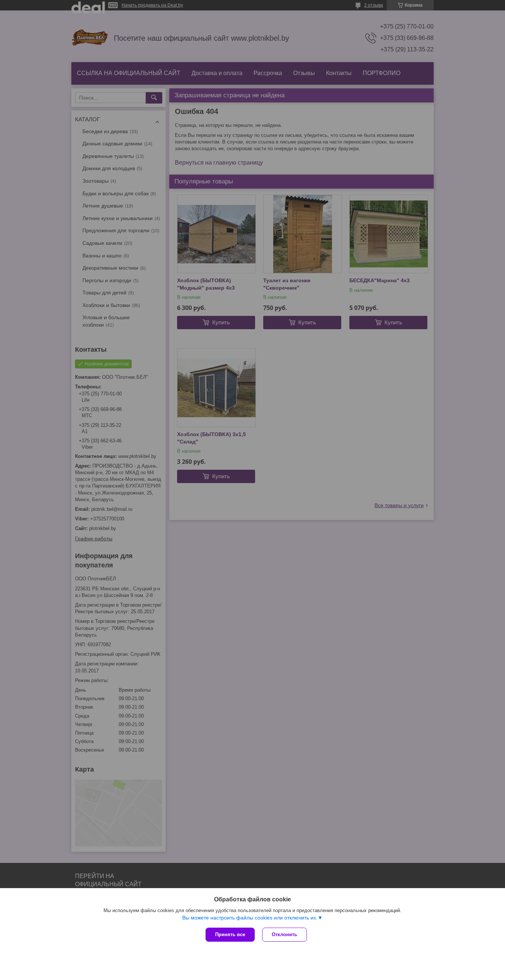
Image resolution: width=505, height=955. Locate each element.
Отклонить (284, 934)
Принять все (230, 934)
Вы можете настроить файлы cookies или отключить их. (250, 918)
